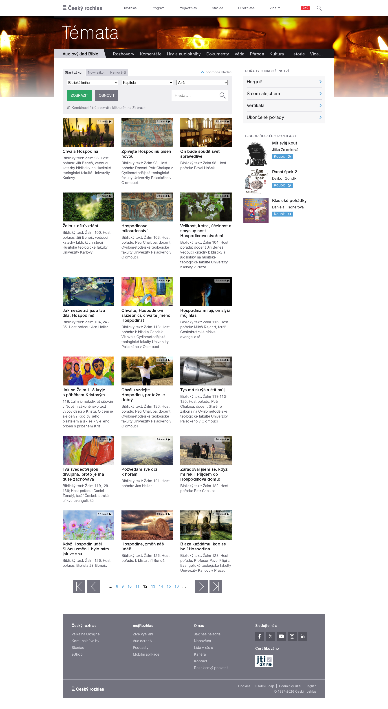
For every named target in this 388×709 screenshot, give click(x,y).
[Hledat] (319, 8)
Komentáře (151, 53)
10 (130, 586)
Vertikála (256, 105)
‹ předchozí (93, 586)
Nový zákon (97, 72)
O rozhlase (246, 8)
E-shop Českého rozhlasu (270, 136)
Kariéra (200, 654)
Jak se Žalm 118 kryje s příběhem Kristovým (84, 392)
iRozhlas (130, 8)
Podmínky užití (290, 686)
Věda (240, 53)
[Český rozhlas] (82, 8)
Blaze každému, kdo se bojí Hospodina (203, 546)
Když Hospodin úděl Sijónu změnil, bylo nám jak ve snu (86, 549)
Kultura (276, 53)
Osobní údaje (265, 686)
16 (176, 586)
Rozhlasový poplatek (211, 668)
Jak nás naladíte (207, 634)
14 (161, 586)
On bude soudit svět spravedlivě (200, 154)
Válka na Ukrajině (86, 634)
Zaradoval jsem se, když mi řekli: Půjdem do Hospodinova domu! (203, 474)
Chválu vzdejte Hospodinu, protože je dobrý (143, 394)
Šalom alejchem (263, 93)
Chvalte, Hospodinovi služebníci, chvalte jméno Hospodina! (145, 315)
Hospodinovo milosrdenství (134, 228)
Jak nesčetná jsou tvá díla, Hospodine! (84, 313)
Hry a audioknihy (184, 53)
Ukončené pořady (265, 117)
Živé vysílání (143, 634)
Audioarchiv (142, 641)
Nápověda (202, 641)
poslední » (215, 586)
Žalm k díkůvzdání (80, 225)
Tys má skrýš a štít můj (202, 389)
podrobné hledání (219, 72)
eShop (77, 654)
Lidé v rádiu (203, 648)
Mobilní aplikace (146, 654)
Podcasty (141, 648)
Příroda (257, 53)
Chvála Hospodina (80, 151)
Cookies (244, 686)
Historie (297, 53)
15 (169, 586)
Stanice (217, 8)
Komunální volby (85, 641)
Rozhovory (123, 53)
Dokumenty (217, 53)
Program (158, 8)
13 (153, 586)
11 (137, 586)
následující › (201, 586)
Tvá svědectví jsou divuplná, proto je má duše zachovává (83, 474)
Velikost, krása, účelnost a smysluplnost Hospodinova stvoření (205, 230)
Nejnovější (118, 72)
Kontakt (200, 661)
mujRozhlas (188, 8)
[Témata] (194, 32)
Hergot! (254, 81)
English (311, 686)
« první (79, 586)
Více (316, 53)
